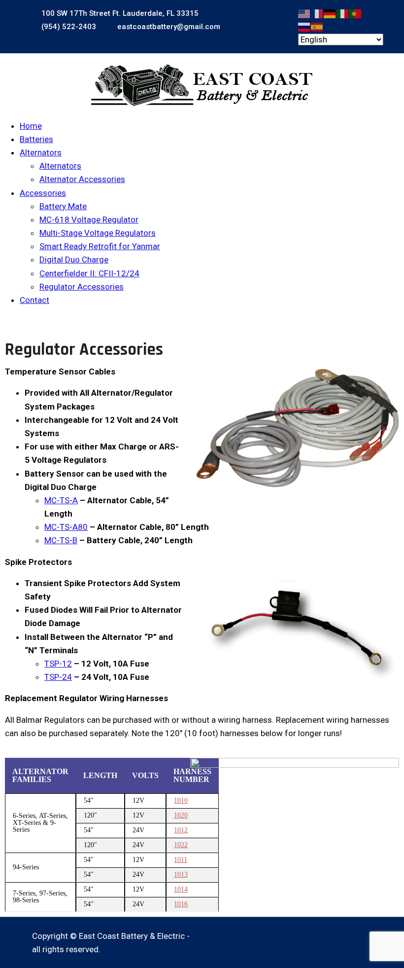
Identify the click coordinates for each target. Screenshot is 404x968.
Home (31, 126)
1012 (181, 830)
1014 (181, 889)
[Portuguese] (355, 13)
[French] (317, 13)
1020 (181, 815)
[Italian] (343, 13)
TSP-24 (58, 677)
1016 (181, 904)
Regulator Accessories (81, 287)
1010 (181, 800)
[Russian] (304, 26)
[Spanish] (317, 26)
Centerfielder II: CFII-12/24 (89, 273)
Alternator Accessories (82, 179)
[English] (304, 13)
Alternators (41, 152)
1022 (181, 845)
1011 (180, 859)
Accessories (43, 193)
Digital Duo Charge (73, 259)
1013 (181, 874)
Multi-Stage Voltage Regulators (97, 233)
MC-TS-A (61, 500)
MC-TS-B (60, 540)
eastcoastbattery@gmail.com (167, 26)
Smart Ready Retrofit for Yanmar (99, 246)
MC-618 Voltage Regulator (88, 219)
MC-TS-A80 (66, 527)
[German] (330, 13)
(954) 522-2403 (67, 26)
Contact (34, 300)
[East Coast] (202, 85)
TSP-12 (58, 664)
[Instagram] (366, 936)
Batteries (36, 139)
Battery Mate (63, 206)
